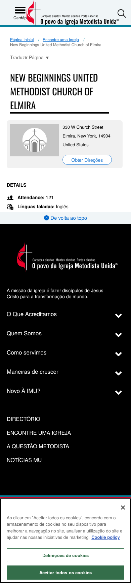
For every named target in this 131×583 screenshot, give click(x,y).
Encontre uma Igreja (61, 39)
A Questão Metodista (38, 446)
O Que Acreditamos (32, 313)
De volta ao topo (68, 217)
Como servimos (27, 352)
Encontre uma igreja (39, 432)
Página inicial (22, 39)
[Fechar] (123, 507)
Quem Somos (24, 333)
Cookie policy (105, 537)
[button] (122, 13)
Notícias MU (24, 460)
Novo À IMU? (24, 390)
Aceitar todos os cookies (65, 572)
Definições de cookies (65, 555)
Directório (23, 419)
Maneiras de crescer (32, 371)
